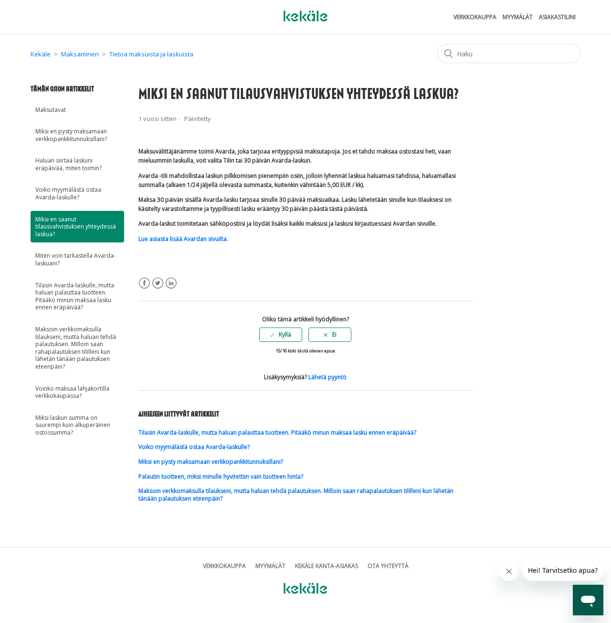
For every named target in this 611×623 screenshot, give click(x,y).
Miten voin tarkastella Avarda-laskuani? (75, 259)
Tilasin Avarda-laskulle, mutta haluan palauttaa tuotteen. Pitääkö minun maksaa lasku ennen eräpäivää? (74, 296)
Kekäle (41, 54)
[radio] (280, 335)
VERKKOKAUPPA (474, 17)
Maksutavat (50, 110)
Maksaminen (80, 54)
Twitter (158, 283)
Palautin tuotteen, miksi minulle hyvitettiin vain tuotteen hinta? (220, 476)
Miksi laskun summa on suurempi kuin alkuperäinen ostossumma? (72, 425)
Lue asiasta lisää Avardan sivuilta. (183, 239)
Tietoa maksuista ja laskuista (151, 54)
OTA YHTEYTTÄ (388, 566)
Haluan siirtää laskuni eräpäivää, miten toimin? (68, 164)
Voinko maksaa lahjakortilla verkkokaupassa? (72, 392)
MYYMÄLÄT (518, 17)
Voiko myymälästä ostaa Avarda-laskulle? (68, 193)
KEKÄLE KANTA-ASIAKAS (326, 566)
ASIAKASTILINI (557, 17)
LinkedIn (171, 283)
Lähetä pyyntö (327, 377)
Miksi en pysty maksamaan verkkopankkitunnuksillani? (71, 135)
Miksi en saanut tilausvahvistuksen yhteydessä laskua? (75, 226)
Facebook (144, 283)
